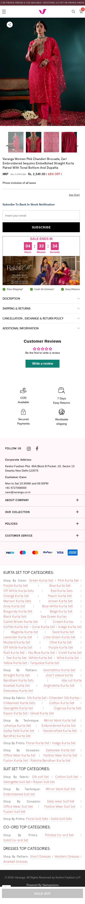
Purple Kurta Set (15, 586)
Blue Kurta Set (59, 586)
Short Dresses (40, 856)
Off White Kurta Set (17, 647)
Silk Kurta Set (36, 698)
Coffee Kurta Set (15, 627)
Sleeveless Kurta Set (18, 691)
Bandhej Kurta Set (16, 736)
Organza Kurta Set (67, 708)
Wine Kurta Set (68, 658)
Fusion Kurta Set (15, 760)
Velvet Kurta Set (42, 713)
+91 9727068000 (15, 487)
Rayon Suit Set (44, 782)
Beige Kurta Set (61, 611)
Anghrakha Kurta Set (59, 685)
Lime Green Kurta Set (59, 637)
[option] (42, 74)
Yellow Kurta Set (15, 663)
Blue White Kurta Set (57, 606)
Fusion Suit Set (14, 812)
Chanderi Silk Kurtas (64, 698)
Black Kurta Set (14, 616)
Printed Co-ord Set (59, 835)
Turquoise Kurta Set (44, 663)
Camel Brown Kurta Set (20, 622)
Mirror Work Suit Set (60, 789)
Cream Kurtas (63, 622)
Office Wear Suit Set (18, 806)
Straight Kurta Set (16, 675)
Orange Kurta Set (16, 596)
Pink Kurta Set (68, 580)
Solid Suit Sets (61, 819)
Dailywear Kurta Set (60, 750)
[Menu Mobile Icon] (4, 11)
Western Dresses (67, 856)
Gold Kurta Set (63, 632)
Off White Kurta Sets (18, 591)
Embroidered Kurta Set (59, 726)
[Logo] (42, 11)
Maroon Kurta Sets (17, 601)
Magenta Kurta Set (24, 632)
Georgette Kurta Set (18, 708)
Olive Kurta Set (61, 642)
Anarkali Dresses (15, 862)
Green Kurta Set (41, 580)
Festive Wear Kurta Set (60, 755)
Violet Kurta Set (70, 653)
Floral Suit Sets (37, 819)
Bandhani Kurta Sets (18, 680)
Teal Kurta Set (16, 658)
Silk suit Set (40, 777)
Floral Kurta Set (37, 743)
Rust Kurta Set (14, 653)
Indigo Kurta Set (70, 627)
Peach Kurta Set (60, 596)
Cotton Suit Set (66, 777)
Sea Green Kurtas (54, 616)
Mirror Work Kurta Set (60, 720)
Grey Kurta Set (14, 606)
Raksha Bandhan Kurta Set (50, 760)
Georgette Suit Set (16, 782)
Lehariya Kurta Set (17, 726)
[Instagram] (28, 448)
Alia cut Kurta (72, 680)
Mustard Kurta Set (16, 642)
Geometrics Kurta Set (59, 670)
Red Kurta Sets (62, 591)
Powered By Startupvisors (42, 885)
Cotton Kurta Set (61, 703)
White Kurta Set (40, 658)
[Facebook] (37, 448)
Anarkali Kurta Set (16, 685)
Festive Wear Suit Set (59, 806)
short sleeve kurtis (59, 675)
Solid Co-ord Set (15, 840)
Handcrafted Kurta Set (60, 731)
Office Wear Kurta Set (19, 755)
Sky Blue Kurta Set (41, 653)
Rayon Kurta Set (15, 713)
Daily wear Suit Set (60, 801)
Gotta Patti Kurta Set (18, 731)
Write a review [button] (42, 363)
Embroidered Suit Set (19, 794)
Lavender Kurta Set (17, 637)
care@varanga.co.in (17, 492)
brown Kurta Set (60, 601)
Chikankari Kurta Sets (19, 703)
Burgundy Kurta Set (17, 611)
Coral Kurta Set (43, 627)
